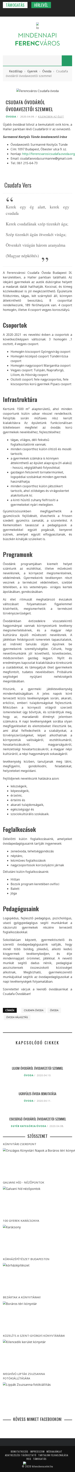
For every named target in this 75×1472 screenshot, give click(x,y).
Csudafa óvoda (33, 1010)
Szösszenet (38, 1136)
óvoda (54, 1010)
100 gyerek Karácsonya (21, 1220)
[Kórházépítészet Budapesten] (37, 1278)
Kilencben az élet (51, 116)
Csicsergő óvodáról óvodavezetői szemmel (37, 1119)
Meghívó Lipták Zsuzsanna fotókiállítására (24, 1376)
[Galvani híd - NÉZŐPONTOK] (37, 1201)
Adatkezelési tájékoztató (20, 1455)
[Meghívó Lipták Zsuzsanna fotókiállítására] (37, 1397)
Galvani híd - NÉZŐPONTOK (23, 1182)
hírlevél (41, 5)
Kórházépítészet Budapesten (26, 1259)
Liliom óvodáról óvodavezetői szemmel (37, 1068)
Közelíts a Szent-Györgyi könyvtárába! (34, 1335)
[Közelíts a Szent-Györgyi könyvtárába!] (37, 1355)
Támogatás (15, 5)
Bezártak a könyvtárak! (22, 1297)
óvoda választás (17, 1017)
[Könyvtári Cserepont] (37, 1163)
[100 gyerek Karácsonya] (37, 1240)
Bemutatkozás (19, 1451)
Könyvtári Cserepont (19, 1144)
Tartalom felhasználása (53, 1455)
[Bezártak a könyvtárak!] (37, 1316)
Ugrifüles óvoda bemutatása (37, 1093)
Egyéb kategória (23, 1126)
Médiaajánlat (54, 1451)
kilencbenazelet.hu (42, 1466)
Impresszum (37, 1451)
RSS (29, 1458)
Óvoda (11, 116)
